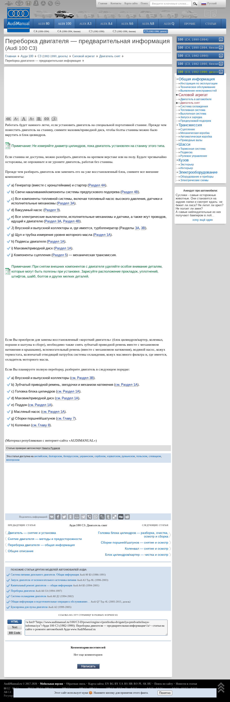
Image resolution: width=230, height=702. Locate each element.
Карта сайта (130, 3)
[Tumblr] (108, 516)
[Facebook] (58, 516)
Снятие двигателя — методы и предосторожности (45, 539)
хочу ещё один (202, 219)
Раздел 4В (130, 192)
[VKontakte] (51, 516)
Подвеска (186, 152)
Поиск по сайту (163, 683)
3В (143, 228)
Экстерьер (187, 164)
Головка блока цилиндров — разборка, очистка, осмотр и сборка (133, 534)
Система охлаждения (194, 106)
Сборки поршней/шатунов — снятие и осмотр (134, 542)
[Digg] (121, 516)
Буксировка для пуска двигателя (41, 607)
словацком (155, 456)
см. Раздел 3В (82, 378)
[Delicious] (114, 516)
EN (107, 683)
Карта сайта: (96, 683)
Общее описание (20, 551)
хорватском (113, 456)
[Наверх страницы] (221, 688)
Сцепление (187, 129)
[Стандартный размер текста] (23, 118)
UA (121, 683)
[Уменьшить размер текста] (16, 118)
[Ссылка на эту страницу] (46, 118)
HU (149, 683)
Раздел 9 (51, 210)
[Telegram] (83, 516)
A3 (85, 23)
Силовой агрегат (193, 95)
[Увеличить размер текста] (31, 118)
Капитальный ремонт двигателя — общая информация (55, 585)
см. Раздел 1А (126, 384)
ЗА (137, 228)
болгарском (55, 456)
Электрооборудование (198, 172)
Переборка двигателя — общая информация (41, 545)
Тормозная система (193, 148)
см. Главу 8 (41, 425)
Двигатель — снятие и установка (32, 533)
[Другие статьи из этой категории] (39, 118)
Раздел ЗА (66, 203)
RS (126, 683)
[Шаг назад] (8, 118)
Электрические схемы (194, 180)
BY (116, 683)
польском (141, 456)
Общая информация (197, 79)
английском (40, 456)
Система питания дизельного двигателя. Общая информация (58, 574)
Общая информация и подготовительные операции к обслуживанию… (70, 601)
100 (64, 23)
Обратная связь (75, 683)
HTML (14, 621)
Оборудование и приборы (197, 176)
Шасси (184, 144)
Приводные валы (191, 140)
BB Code (14, 632)
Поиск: (144, 3)
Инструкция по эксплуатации (198, 83)
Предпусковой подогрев (195, 120)
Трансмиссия (190, 125)
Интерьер (186, 168)
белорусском (70, 456)
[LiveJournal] (102, 516)
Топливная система (192, 110)
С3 (96, 31)
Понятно (164, 693)
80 (43, 23)
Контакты (116, 3)
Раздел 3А (53, 221)
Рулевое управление (193, 156)
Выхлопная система (193, 113)
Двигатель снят (190, 102)
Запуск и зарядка (191, 117)
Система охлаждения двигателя (42, 596)
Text (14, 627)
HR (131, 683)
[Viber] (89, 516)
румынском (128, 456)
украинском (86, 456)
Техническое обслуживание (197, 87)
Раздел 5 (60, 255)
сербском (100, 456)
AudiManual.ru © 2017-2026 (20, 683)
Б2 (7, 688)
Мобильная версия (51, 683)
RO (136, 683)
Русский (212, 3)
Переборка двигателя (36, 590)
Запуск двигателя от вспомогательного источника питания (59, 580)
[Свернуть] (220, 72)
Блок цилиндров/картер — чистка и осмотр (136, 554)
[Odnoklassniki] (70, 516)
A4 (106, 23)
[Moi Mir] (77, 516)
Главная (102, 3)
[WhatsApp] (95, 516)
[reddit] (127, 516)
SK (144, 683)
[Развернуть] (220, 39)
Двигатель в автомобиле (196, 99)
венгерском (13, 459)
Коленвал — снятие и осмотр (146, 548)
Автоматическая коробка (196, 136)
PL (140, 683)
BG (112, 683)
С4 (41, 31)
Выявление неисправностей (198, 90)
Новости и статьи (186, 683)
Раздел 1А (102, 235)
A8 (148, 23)
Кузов (184, 160)
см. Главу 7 (66, 418)
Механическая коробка (195, 133)
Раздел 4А (97, 185)
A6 (127, 23)
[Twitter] (64, 516)
